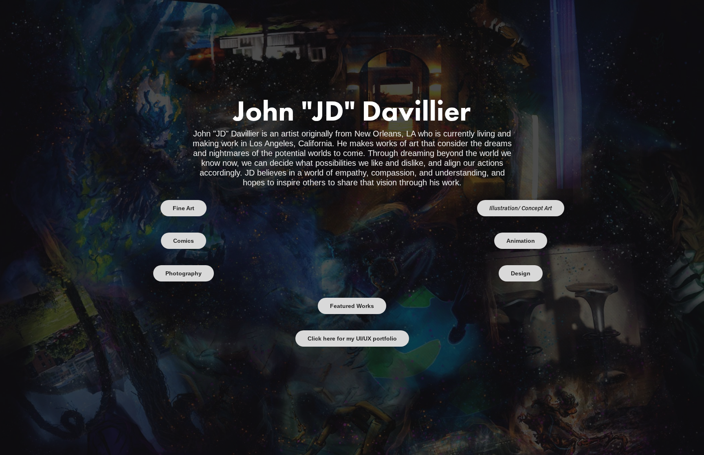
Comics (183, 240)
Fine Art (183, 208)
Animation (520, 240)
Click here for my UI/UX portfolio (352, 338)
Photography (183, 273)
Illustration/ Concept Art (520, 208)
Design (520, 273)
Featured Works (352, 306)
